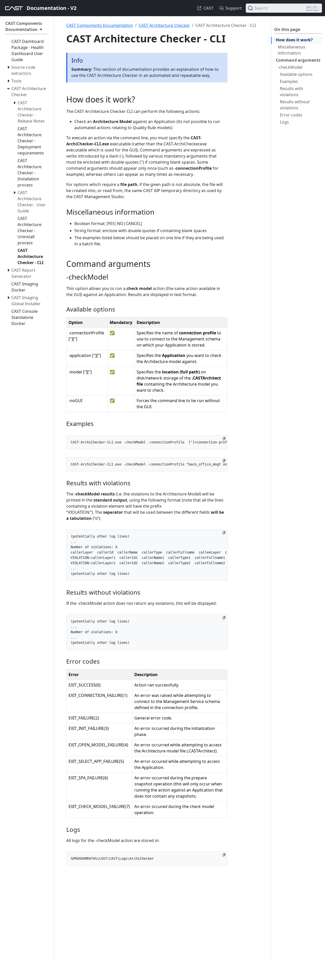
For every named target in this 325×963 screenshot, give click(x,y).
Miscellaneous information (291, 50)
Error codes (291, 115)
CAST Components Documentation (99, 25)
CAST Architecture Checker (164, 25)
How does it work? (294, 40)
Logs (284, 122)
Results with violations (291, 91)
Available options (296, 74)
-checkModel (290, 67)
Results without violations (295, 105)
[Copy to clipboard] (223, 438)
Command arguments (298, 60)
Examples (289, 81)
